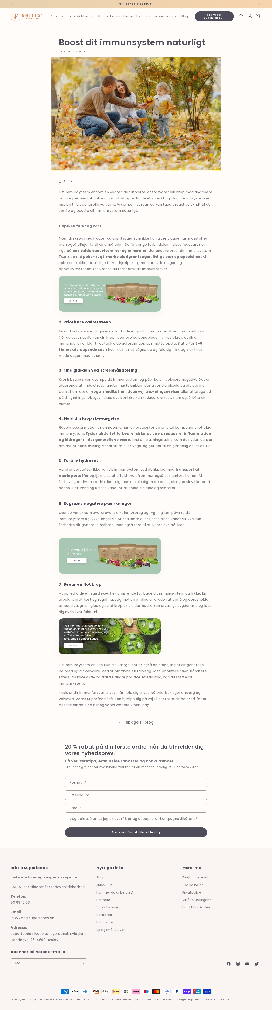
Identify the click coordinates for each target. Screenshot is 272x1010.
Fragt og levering (195, 877)
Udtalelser (104, 915)
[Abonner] (82, 964)
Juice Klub (104, 885)
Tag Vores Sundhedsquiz (214, 16)
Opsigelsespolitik (187, 999)
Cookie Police (193, 885)
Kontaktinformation (216, 999)
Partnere (103, 900)
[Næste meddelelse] (260, 4)
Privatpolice (191, 892)
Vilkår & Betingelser (197, 900)
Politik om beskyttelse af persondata (126, 999)
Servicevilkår (163, 999)
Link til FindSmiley (196, 907)
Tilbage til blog (139, 722)
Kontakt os (104, 922)
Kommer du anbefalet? (115, 892)
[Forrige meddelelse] (12, 4)
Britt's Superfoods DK (36, 999)
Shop (100, 877)
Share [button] (68, 181)
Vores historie (107, 907)
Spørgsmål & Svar (110, 930)
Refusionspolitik (87, 999)
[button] (56, 16)
